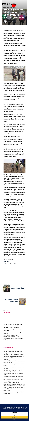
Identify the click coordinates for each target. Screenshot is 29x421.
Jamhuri (9, 21)
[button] (26, 3)
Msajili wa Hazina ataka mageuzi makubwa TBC (14, 387)
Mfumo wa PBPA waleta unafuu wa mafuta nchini (14, 385)
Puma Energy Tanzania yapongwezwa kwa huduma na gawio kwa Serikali (13, 377)
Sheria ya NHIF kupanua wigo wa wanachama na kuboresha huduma (11, 335)
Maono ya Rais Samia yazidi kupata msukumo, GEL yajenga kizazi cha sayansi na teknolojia (13, 329)
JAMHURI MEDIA (9, 4)
